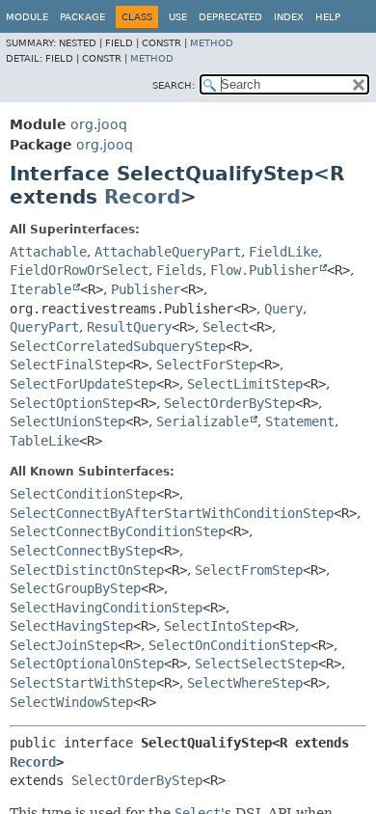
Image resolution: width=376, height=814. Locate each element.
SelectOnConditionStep (229, 645)
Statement (300, 421)
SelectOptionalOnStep (87, 663)
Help (327, 17)
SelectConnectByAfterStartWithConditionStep (172, 513)
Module (27, 17)
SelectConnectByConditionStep (118, 531)
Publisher (145, 289)
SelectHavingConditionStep (106, 607)
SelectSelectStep (256, 663)
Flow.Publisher (264, 270)
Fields (179, 270)
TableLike (44, 440)
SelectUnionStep (67, 421)
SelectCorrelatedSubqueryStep (118, 346)
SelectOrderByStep (229, 403)
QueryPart (44, 327)
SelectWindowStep (71, 702)
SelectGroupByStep (75, 588)
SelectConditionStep (83, 494)
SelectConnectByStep (83, 550)
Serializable (202, 421)
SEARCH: (173, 85)
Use (178, 17)
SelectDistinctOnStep (87, 570)
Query (283, 308)
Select (225, 327)
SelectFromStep (249, 570)
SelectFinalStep (67, 364)
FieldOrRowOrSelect (79, 270)
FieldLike (283, 251)
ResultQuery (129, 327)
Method (211, 43)
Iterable (40, 289)
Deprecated (230, 17)
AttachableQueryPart (167, 251)
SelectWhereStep (245, 683)
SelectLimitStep (245, 384)
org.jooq (98, 124)
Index (289, 17)
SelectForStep (206, 364)
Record (142, 196)
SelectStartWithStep (83, 683)
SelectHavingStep (71, 626)
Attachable (48, 251)
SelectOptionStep (71, 403)
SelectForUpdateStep (83, 384)
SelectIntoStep (218, 626)
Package (82, 17)
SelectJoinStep (64, 645)
